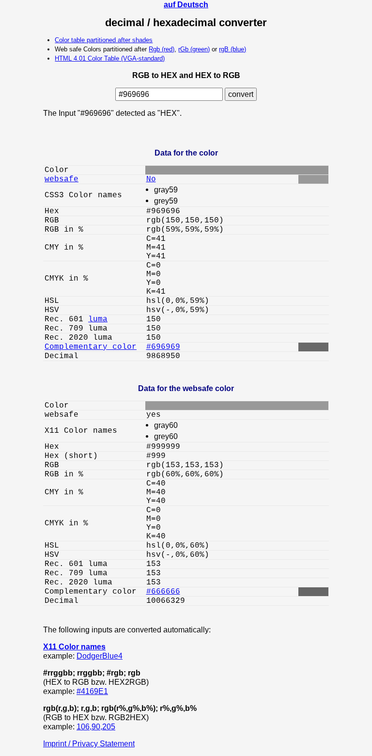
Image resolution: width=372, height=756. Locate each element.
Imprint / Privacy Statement (89, 743)
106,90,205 (96, 726)
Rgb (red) (161, 49)
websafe (61, 179)
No (151, 179)
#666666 (163, 591)
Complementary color (91, 347)
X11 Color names (74, 646)
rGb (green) (194, 49)
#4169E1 (92, 691)
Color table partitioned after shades (104, 40)
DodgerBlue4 (100, 655)
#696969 (163, 347)
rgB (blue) (232, 49)
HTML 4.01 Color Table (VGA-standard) (110, 58)
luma (98, 319)
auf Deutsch (186, 4)
